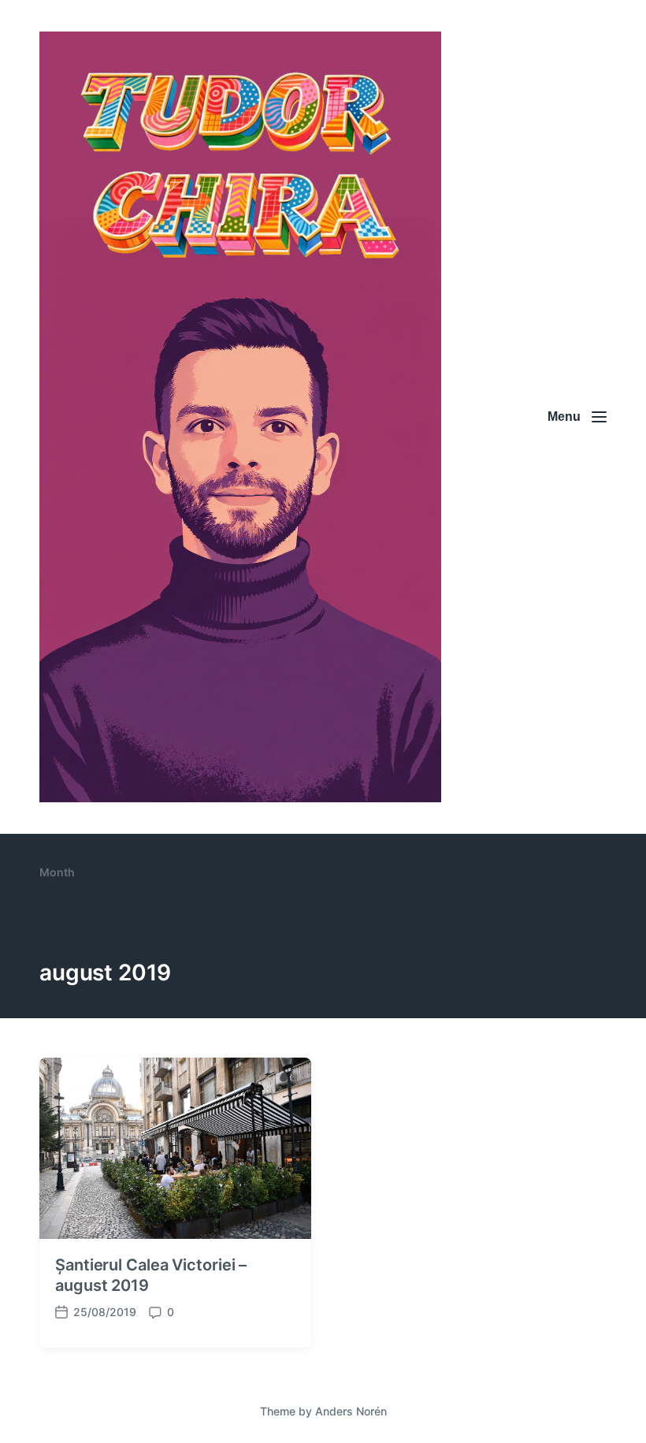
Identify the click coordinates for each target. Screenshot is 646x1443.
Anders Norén (351, 1411)
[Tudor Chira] (240, 417)
